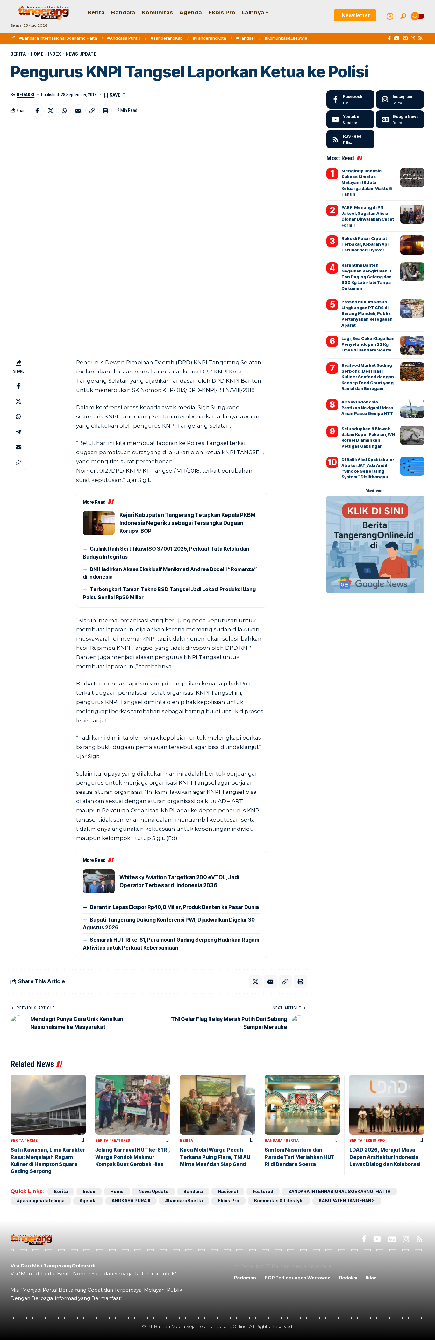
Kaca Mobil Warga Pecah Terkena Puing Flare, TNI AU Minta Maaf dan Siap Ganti (215, 1157)
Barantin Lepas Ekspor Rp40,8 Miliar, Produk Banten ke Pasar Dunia (174, 907)
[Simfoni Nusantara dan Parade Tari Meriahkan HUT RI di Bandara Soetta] (302, 1105)
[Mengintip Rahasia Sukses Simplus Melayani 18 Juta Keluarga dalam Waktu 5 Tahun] (412, 177)
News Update (81, 54)
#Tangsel (245, 37)
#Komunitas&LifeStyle (286, 37)
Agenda (88, 1200)
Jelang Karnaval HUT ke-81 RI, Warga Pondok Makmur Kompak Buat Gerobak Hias (132, 1157)
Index (54, 54)
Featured (120, 1140)
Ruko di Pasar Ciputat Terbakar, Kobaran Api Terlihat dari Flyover (365, 244)
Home (37, 54)
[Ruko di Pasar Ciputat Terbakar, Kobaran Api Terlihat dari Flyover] (412, 245)
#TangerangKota (209, 37)
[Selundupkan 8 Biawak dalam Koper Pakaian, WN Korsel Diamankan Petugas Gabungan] (412, 435)
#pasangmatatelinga (41, 1200)
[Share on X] (50, 110)
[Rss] (420, 38)
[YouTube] (396, 38)
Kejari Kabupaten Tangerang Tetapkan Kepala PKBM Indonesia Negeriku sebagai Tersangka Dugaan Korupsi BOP (187, 523)
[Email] (78, 110)
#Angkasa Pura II (123, 37)
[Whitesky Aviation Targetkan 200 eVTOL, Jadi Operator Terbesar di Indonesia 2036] (99, 881)
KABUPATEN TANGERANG (347, 1200)
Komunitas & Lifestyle (279, 1200)
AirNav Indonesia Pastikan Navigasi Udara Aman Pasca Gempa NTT (367, 407)
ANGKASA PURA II (131, 1200)
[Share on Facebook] (37, 110)
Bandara (273, 1140)
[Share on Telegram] (18, 431)
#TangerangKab (167, 37)
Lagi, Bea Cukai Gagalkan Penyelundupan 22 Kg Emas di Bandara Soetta (368, 344)
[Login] (390, 16)
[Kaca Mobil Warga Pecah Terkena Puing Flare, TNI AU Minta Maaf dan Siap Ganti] (217, 1105)
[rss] (350, 139)
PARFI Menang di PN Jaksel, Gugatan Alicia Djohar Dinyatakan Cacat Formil (367, 216)
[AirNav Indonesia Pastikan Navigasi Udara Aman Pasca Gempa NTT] (412, 408)
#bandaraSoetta (184, 1200)
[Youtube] (350, 119)
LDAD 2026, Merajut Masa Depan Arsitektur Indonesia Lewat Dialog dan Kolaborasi (384, 1157)
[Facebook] (389, 38)
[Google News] (405, 38)
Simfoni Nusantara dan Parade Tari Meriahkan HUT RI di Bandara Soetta (300, 1157)
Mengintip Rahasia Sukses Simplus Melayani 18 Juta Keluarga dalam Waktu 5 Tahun (366, 182)
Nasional (228, 1191)
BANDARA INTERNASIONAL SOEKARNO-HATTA (339, 1191)
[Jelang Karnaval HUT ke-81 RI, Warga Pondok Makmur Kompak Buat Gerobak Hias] (132, 1105)
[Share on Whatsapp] (64, 110)
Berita (18, 54)
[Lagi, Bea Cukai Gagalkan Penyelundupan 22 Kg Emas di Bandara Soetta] (412, 345)
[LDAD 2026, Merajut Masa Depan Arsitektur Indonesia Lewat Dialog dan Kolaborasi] (386, 1105)
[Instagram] (413, 38)
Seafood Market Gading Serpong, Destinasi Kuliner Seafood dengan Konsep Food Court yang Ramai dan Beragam (367, 377)
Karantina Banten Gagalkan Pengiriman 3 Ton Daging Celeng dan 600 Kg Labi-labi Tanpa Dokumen (366, 277)
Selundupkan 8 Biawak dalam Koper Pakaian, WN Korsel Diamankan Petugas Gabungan (368, 437)
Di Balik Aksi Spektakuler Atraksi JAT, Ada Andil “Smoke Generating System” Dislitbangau (367, 468)
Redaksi (25, 95)
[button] (403, 16)
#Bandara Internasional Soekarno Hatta (58, 37)
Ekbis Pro (375, 1140)
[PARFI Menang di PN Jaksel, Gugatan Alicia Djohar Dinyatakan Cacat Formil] (412, 214)
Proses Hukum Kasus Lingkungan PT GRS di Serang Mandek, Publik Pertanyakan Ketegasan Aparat (367, 313)
